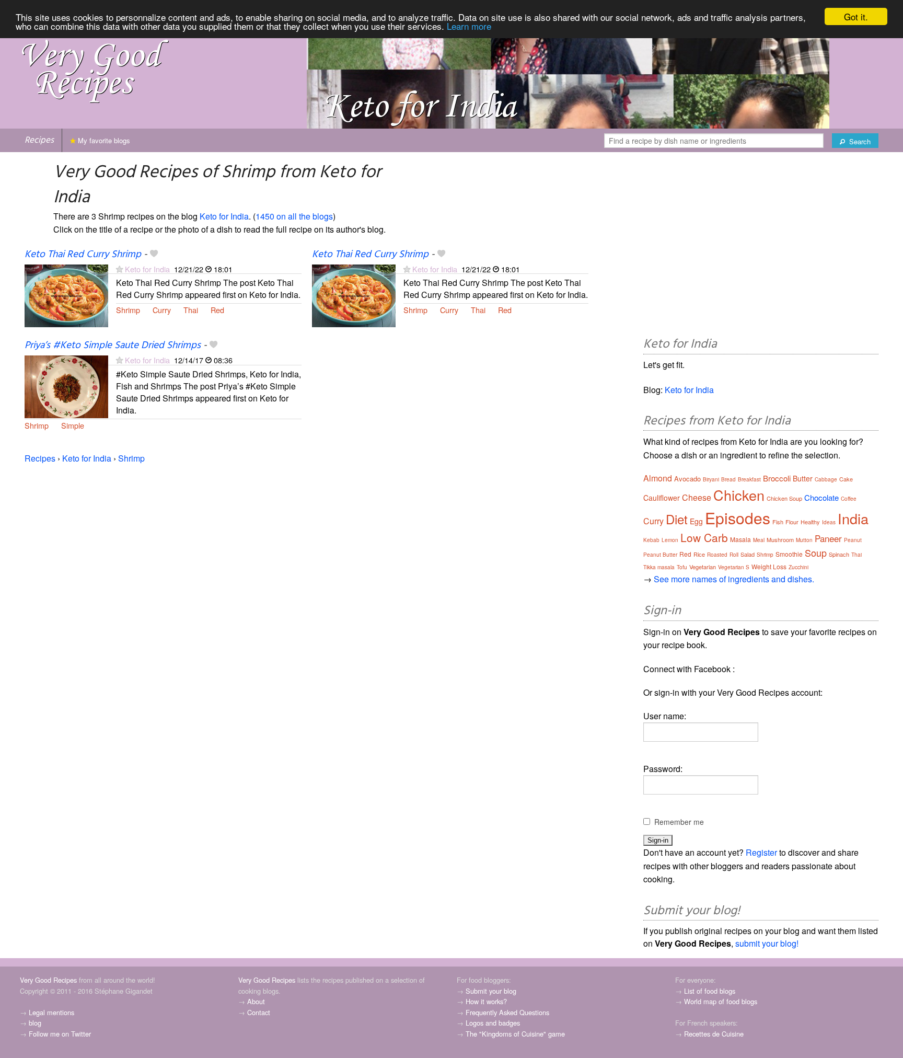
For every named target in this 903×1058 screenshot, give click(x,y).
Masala (740, 539)
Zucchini (798, 567)
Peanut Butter (660, 554)
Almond (657, 478)
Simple (72, 425)
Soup (816, 552)
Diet (677, 519)
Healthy (810, 522)
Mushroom (780, 539)
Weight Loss (768, 566)
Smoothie (789, 553)
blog (35, 1023)
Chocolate (821, 497)
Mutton (804, 540)
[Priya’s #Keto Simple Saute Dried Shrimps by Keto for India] (66, 386)
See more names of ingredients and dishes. (734, 579)
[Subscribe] (119, 268)
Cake (846, 479)
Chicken (739, 495)
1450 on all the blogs (294, 216)
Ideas (829, 522)
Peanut (853, 540)
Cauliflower (661, 497)
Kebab (651, 540)
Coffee (848, 498)
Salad (747, 554)
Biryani (711, 479)
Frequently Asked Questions (507, 1012)
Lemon (670, 540)
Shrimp (128, 309)
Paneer (828, 538)
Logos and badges (493, 1023)
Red (217, 309)
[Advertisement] (760, 246)
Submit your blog (491, 991)
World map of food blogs (720, 1001)
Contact (258, 1012)
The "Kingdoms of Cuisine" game (515, 1034)
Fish (777, 522)
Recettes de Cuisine (714, 1034)
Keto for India (224, 216)
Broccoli (777, 478)
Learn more (469, 25)
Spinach (839, 554)
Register (761, 852)
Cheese (696, 497)
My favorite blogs (103, 140)
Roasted (717, 554)
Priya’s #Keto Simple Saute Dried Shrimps (113, 345)
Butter (803, 478)
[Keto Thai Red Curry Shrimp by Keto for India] (66, 295)
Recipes (39, 140)
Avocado (687, 479)
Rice (699, 554)
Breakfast (749, 479)
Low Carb (704, 537)
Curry (162, 309)
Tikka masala (659, 567)
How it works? (486, 1001)
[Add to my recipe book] (154, 254)
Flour (791, 522)
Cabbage (826, 479)
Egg (696, 521)
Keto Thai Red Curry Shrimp (83, 254)
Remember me (679, 821)
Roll (734, 554)
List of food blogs (709, 991)
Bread (728, 479)
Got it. (856, 16)
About (256, 1001)
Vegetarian (702, 566)
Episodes (737, 518)
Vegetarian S (733, 567)
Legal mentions (51, 1012)
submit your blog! (766, 943)
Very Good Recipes (48, 980)
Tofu (682, 567)
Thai (190, 309)
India (853, 518)
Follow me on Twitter (60, 1034)
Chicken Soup (784, 498)
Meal (759, 540)
